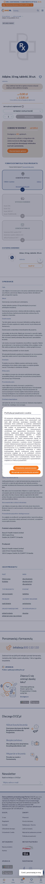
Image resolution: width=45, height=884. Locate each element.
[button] (41, 870)
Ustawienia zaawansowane (25, 468)
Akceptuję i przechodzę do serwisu (25, 472)
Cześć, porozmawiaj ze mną (31, 872)
